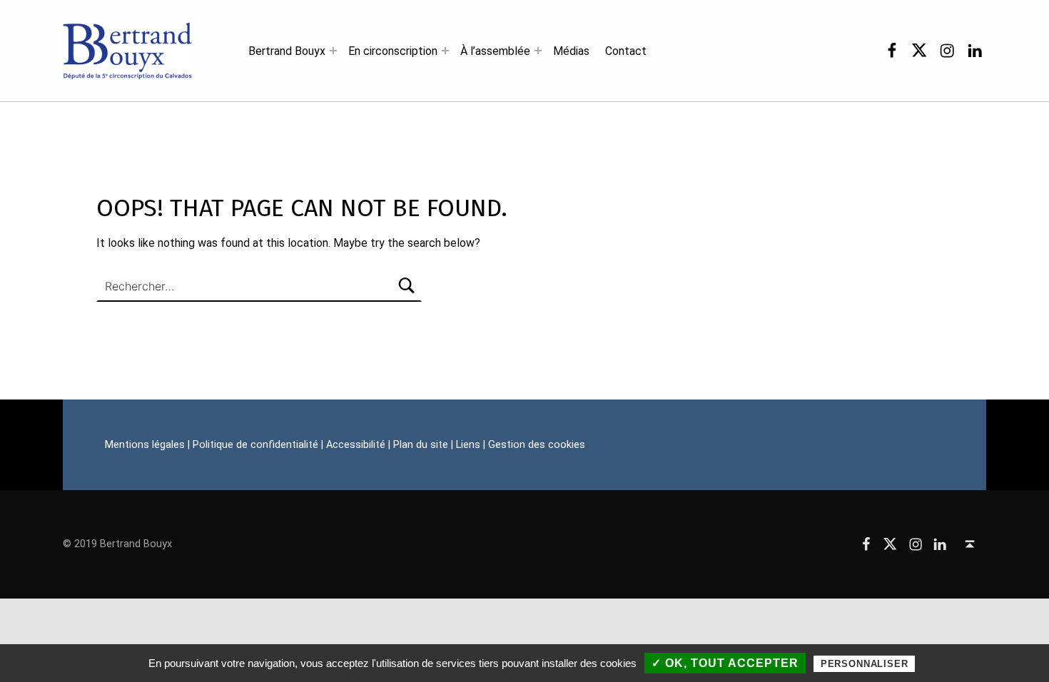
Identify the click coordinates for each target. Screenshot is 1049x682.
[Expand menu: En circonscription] (445, 50)
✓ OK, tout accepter (725, 663)
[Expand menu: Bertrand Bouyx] (333, 50)
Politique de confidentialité (255, 445)
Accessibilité (355, 445)
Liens (468, 445)
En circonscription (392, 51)
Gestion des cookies (536, 445)
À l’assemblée (495, 51)
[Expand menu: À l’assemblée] (538, 50)
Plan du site (420, 445)
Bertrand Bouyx (286, 51)
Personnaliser (864, 663)
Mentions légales (145, 445)
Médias (571, 51)
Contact (626, 51)
